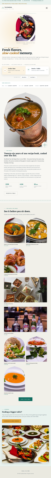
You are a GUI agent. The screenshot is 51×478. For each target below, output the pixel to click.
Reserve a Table (10, 193)
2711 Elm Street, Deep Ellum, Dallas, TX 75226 (12, 0)
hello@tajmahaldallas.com (38, 0)
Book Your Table (25, 399)
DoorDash (32, 77)
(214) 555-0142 (27, 0)
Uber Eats (24, 77)
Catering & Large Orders (11, 421)
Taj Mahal (8, 7)
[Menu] (47, 8)
